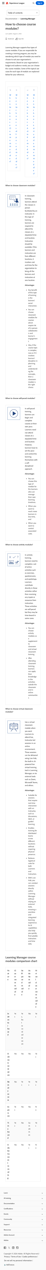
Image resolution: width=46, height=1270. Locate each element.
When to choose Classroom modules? (10, 128)
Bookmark (11, 39)
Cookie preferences (29, 1256)
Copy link (21, 39)
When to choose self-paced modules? (16, 131)
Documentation (11, 18)
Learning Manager (28, 18)
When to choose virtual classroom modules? (34, 134)
